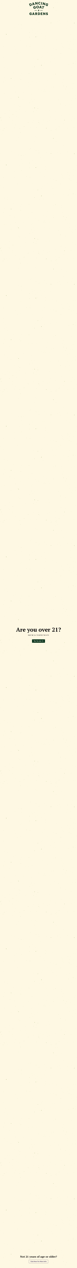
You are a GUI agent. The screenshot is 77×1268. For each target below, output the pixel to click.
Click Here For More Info (38, 1261)
